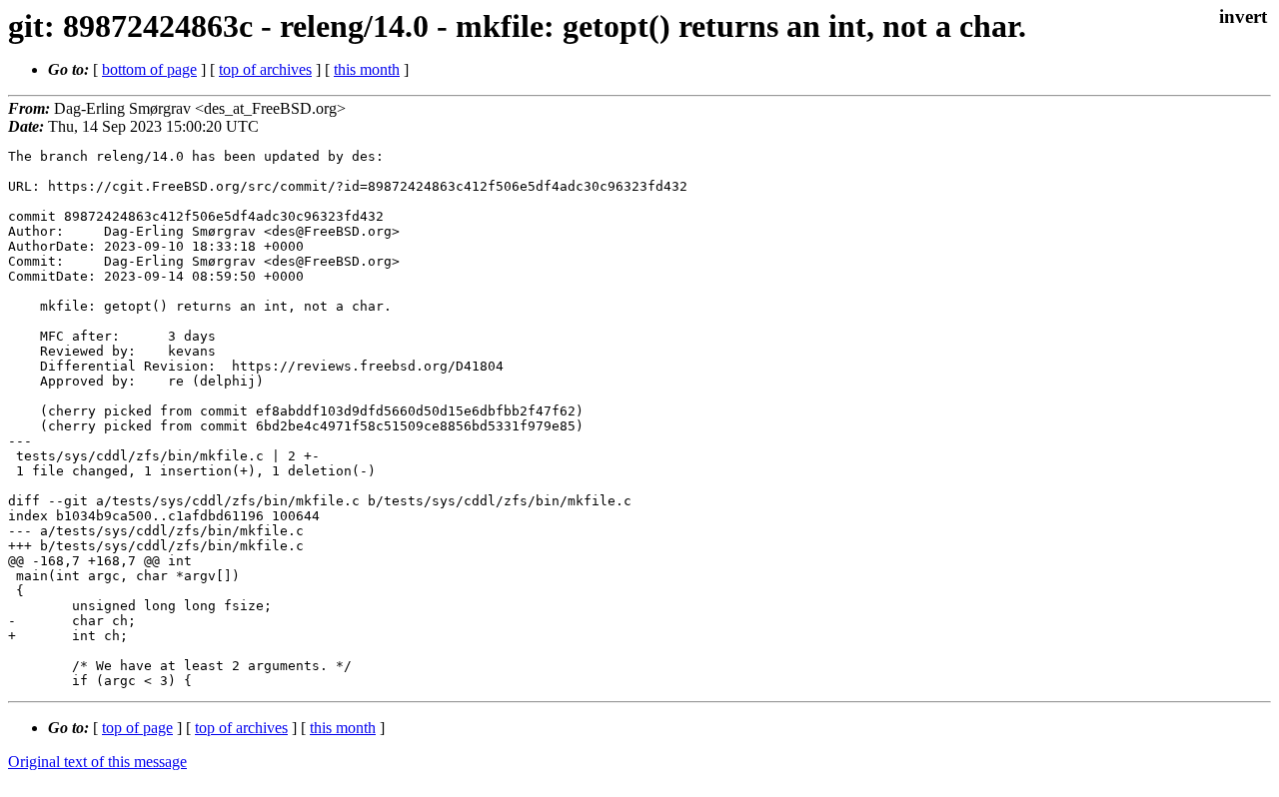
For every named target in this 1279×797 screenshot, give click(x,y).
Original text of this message (97, 761)
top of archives (265, 69)
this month (367, 69)
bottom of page (149, 69)
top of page (137, 727)
